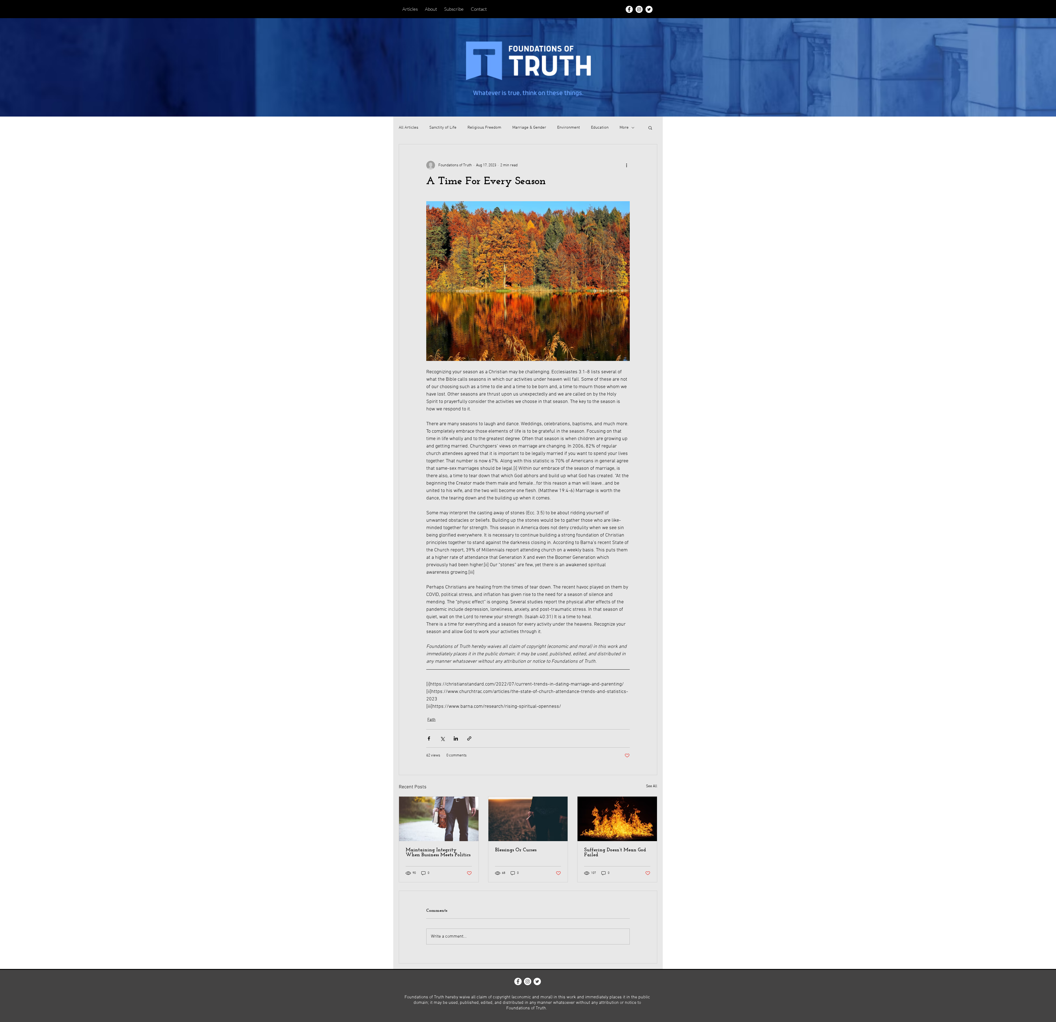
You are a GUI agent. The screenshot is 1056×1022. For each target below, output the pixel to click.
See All (651, 786)
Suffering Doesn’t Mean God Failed (615, 853)
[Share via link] (469, 738)
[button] (650, 127)
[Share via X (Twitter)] (442, 738)
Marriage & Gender (529, 127)
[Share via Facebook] (428, 738)
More (624, 127)
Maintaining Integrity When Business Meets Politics (438, 853)
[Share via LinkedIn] (455, 738)
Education (600, 127)
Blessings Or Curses (516, 850)
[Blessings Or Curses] (528, 819)
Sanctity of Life (443, 127)
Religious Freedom (484, 127)
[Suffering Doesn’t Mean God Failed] (617, 819)
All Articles (408, 127)
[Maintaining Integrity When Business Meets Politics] (439, 819)
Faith (431, 719)
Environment (568, 127)
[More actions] (626, 165)
